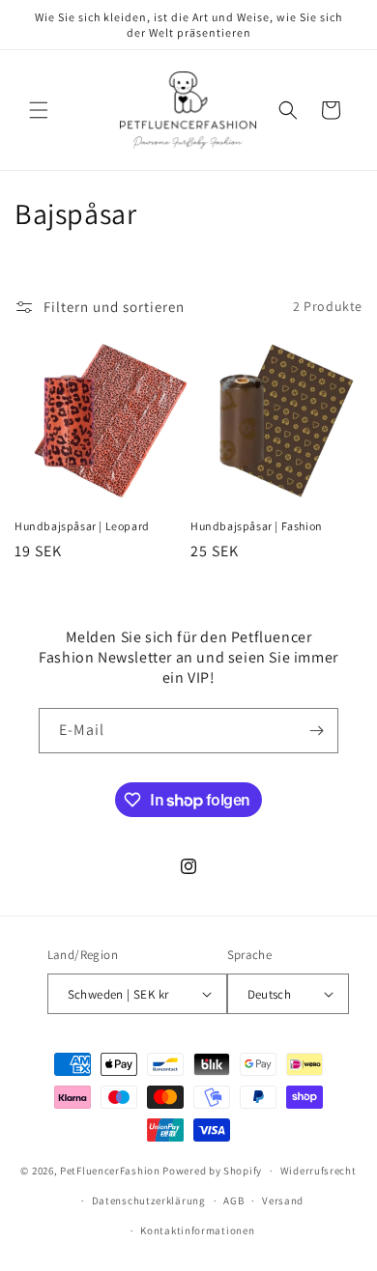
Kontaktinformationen (197, 1230)
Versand (283, 1200)
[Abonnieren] (316, 730)
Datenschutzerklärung (149, 1200)
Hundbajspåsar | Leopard (82, 526)
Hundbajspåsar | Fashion (256, 526)
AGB (233, 1200)
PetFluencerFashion (110, 1170)
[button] (38, 110)
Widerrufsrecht (318, 1170)
